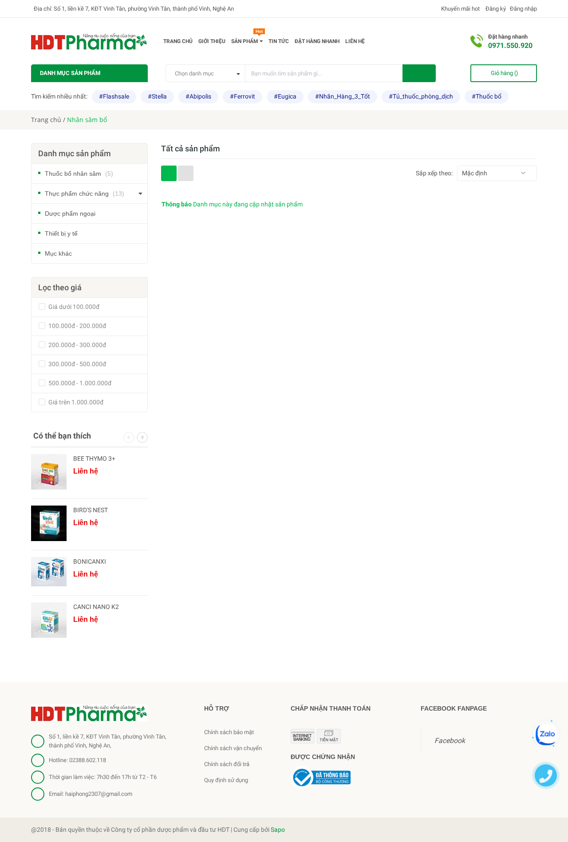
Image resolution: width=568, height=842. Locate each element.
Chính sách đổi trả (226, 764)
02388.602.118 (87, 760)
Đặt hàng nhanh (317, 41)
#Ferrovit (242, 96)
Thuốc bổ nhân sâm (79, 173)
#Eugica (285, 96)
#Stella (157, 96)
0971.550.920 (510, 45)
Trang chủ (178, 41)
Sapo (278, 829)
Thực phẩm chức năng (84, 193)
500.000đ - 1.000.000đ (79, 383)
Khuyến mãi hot (460, 8)
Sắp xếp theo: (434, 173)
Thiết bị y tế (61, 233)
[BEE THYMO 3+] (49, 472)
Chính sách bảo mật (229, 732)
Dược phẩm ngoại (70, 213)
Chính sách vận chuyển (233, 748)
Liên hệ (355, 41)
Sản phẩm (247, 39)
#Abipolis (198, 96)
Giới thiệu (211, 41)
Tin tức (278, 41)
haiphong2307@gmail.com (98, 794)
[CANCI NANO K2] (49, 620)
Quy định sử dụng (226, 780)
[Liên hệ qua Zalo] (546, 734)
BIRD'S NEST (90, 510)
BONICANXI (89, 561)
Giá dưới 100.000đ (73, 306)
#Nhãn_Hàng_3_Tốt (342, 96)
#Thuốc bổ (486, 96)
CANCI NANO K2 (96, 606)
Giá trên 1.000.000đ (75, 402)
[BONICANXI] (49, 571)
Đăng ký (495, 8)
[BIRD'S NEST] (49, 523)
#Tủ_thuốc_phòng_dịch (421, 96)
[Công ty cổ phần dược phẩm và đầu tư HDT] (89, 712)
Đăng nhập (523, 8)
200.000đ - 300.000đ (76, 344)
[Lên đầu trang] (547, 704)
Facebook (449, 740)
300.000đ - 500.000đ (76, 364)
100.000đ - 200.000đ (76, 325)
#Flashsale (114, 96)
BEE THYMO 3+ (94, 458)
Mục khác (58, 253)
